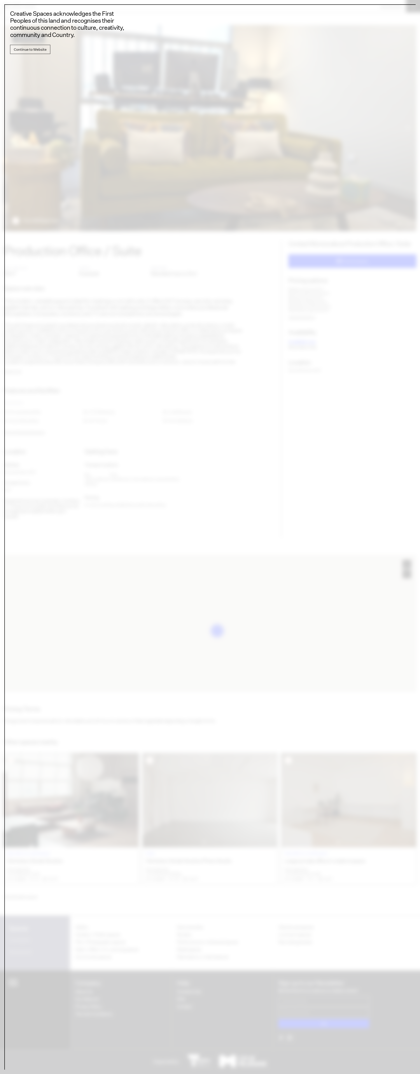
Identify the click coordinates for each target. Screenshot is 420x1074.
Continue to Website (30, 49)
